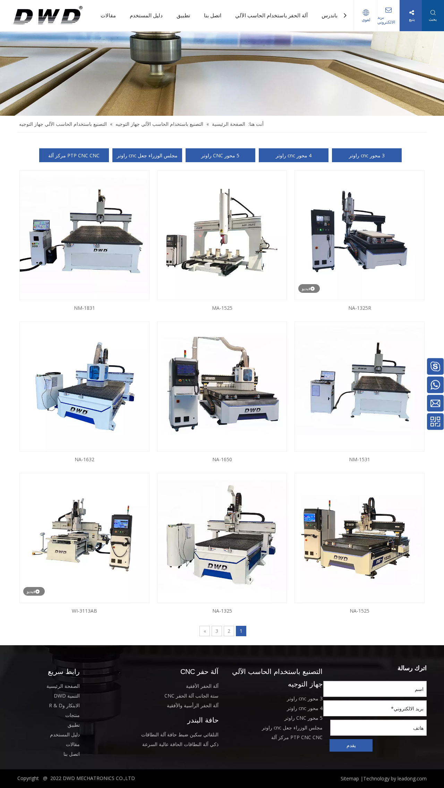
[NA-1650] (222, 386)
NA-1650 (222, 459)
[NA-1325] (222, 537)
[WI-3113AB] (84, 537)
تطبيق (183, 15)
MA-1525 (222, 308)
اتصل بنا (212, 15)
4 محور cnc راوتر (293, 155)
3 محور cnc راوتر (367, 155)
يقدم (351, 745)
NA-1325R (359, 308)
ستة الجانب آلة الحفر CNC (191, 695)
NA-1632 (84, 459)
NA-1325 (222, 610)
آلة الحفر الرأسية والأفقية (193, 705)
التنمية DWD (67, 695)
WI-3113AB (84, 610)
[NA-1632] (84, 386)
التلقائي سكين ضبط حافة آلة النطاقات (180, 734)
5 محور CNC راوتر (220, 155)
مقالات (108, 15)
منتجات (72, 714)
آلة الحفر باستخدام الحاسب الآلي (271, 15)
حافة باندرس (335, 15)
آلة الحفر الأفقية (202, 685)
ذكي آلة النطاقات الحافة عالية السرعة (180, 744)
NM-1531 (359, 459)
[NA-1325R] (359, 234)
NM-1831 (84, 308)
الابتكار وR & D (64, 705)
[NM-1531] (359, 386)
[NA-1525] (359, 537)
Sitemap (350, 778)
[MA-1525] (222, 234)
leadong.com (412, 778)
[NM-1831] (84, 234)
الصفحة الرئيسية (63, 685)
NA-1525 (359, 610)
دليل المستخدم (146, 15)
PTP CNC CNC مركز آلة (74, 155)
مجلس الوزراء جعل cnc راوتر (147, 155)
